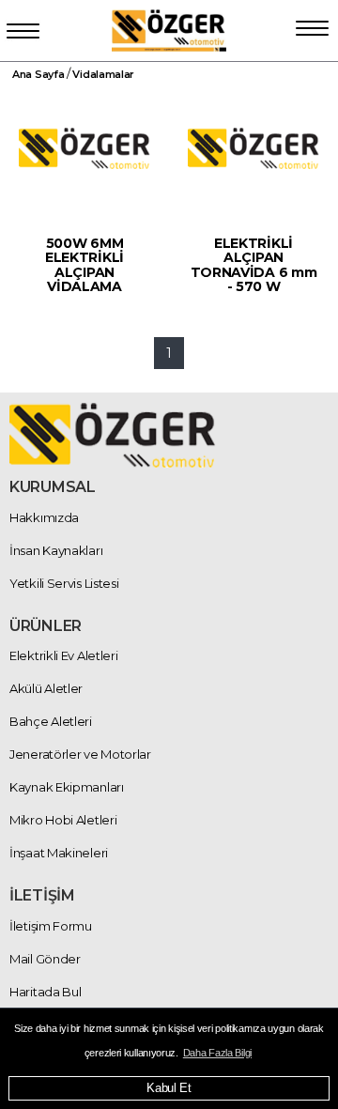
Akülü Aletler (46, 688)
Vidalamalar (103, 74)
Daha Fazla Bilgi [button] (217, 1052)
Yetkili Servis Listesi (63, 583)
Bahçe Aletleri (50, 721)
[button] (312, 24)
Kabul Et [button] (169, 1088)
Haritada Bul (45, 991)
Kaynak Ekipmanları (66, 786)
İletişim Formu (50, 925)
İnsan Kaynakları (55, 550)
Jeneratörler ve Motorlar (80, 754)
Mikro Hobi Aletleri (62, 819)
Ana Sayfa (38, 74)
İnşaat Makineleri (58, 852)
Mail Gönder (45, 958)
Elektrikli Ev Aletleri (63, 655)
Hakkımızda (44, 517)
